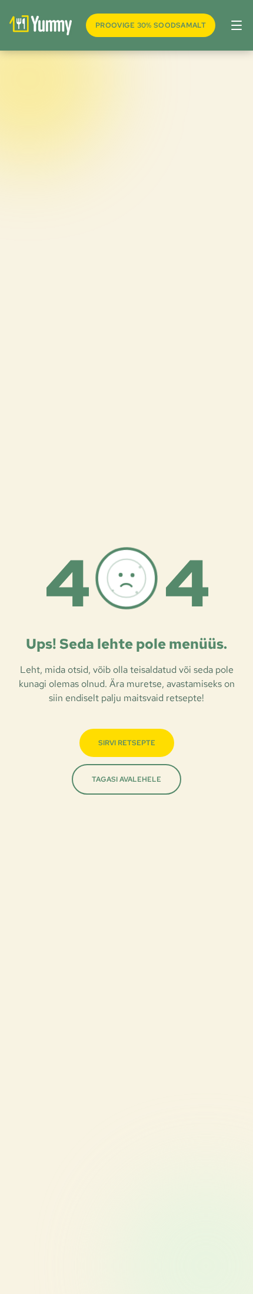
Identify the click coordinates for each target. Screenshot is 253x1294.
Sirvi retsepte (126, 743)
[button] (234, 25)
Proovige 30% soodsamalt (150, 25)
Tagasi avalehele (126, 779)
